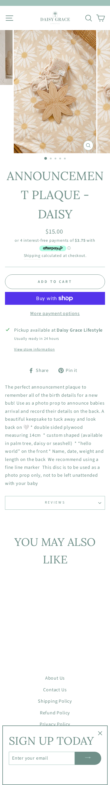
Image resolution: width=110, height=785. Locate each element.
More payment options (55, 313)
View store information (34, 349)
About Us (55, 678)
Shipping (32, 255)
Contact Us (55, 689)
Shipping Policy (55, 701)
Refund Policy (55, 712)
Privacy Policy (55, 724)
